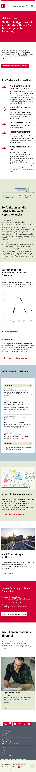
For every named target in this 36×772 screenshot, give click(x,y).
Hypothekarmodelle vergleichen (15, 358)
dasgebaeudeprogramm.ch (18, 438)
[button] (18, 385)
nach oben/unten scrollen (33, 724)
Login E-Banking (19, 6)
